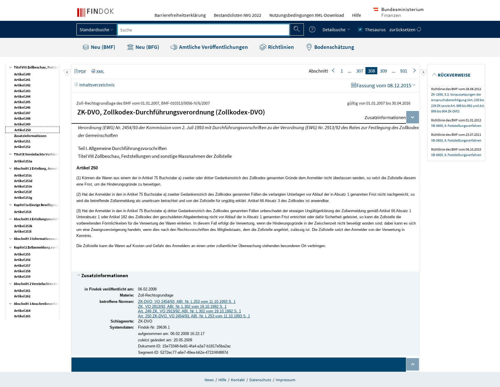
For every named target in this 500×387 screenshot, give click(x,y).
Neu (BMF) (102, 46)
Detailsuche (334, 29)
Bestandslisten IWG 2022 (237, 15)
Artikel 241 (22, 79)
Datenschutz (260, 379)
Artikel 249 (22, 124)
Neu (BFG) (146, 46)
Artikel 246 (22, 107)
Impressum (285, 379)
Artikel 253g (23, 197)
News (209, 379)
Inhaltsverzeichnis (96, 85)
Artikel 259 (22, 276)
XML (100, 71)
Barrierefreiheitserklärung (180, 15)
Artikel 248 (22, 118)
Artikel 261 (22, 290)
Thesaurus (375, 29)
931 (403, 71)
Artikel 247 (22, 113)
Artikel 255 (22, 254)
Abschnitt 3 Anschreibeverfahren (39, 303)
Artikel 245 (22, 102)
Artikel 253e (23, 186)
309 (383, 71)
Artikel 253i (22, 212)
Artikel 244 (22, 96)
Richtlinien (280, 46)
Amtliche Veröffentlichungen (213, 46)
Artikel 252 (22, 147)
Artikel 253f (23, 192)
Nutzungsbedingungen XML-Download (306, 15)
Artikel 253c (23, 175)
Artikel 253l (22, 231)
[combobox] (203, 30)
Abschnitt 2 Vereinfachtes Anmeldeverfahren (48, 284)
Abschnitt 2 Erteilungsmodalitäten (40, 219)
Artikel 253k (23, 226)
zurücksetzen (402, 29)
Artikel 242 (22, 85)
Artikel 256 (22, 260)
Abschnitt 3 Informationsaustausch (41, 238)
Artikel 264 (22, 310)
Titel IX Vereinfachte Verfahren (37, 154)
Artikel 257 (22, 265)
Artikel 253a (23, 161)
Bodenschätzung (333, 46)
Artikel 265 (22, 316)
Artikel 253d (23, 181)
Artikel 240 (22, 74)
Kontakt (238, 379)
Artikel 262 (22, 296)
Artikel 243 (22, 91)
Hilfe (356, 15)
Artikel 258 (22, 271)
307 (359, 71)
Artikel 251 (22, 141)
